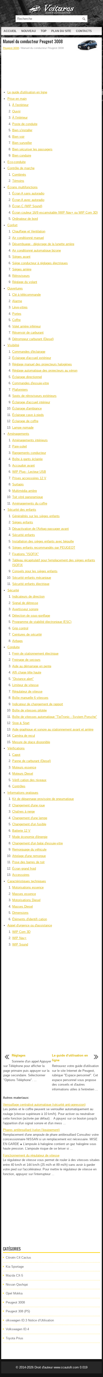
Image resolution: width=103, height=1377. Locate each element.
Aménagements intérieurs (30, 440)
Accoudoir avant (23, 465)
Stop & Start (20, 723)
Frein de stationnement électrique (35, 653)
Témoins (18, 181)
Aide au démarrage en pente (31, 666)
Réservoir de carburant (28, 332)
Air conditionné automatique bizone (36, 250)
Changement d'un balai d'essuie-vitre (37, 843)
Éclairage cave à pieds (28, 415)
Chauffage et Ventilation (28, 231)
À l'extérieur (20, 105)
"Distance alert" (23, 679)
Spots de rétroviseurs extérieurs (34, 396)
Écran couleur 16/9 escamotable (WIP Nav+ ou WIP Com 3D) (55, 212)
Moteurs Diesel (22, 773)
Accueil (10, 31)
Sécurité (13, 590)
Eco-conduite (16, 162)
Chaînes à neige (23, 811)
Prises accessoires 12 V (29, 478)
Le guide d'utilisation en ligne (27, 92)
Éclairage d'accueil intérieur (31, 402)
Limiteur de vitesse (25, 685)
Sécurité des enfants (21, 509)
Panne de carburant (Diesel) (31, 761)
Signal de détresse (25, 603)
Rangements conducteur (29, 453)
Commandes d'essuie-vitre (30, 383)
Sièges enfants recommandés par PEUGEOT (43, 547)
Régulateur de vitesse (27, 691)
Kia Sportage (15, 1266)
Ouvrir (16, 111)
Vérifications (16, 748)
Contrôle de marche (20, 168)
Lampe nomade (23, 427)
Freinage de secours (26, 660)
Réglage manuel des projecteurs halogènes (42, 364)
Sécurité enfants (23, 535)
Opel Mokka (14, 1293)
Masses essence (24, 894)
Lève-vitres (20, 307)
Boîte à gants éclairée (27, 459)
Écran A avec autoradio (28, 200)
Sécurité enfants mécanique (31, 577)
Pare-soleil (19, 446)
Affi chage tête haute (26, 672)
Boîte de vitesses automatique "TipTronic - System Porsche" (54, 717)
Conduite (13, 647)
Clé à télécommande (26, 294)
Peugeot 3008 (11, 48)
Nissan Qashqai (17, 1284)
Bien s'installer (22, 130)
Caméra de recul (23, 735)
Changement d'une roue (28, 805)
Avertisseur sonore (25, 609)
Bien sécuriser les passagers (32, 149)
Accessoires (20, 875)
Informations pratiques (22, 792)
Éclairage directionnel (27, 377)
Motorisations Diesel (26, 900)
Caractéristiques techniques (26, 881)
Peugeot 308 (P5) (18, 1311)
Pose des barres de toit (28, 862)
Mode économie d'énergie (29, 837)
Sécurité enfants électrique (30, 584)
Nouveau (28, 31)
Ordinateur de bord (25, 219)
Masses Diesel (22, 906)
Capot (16, 755)
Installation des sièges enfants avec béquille (43, 541)
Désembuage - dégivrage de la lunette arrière (43, 244)
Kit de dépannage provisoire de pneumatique (43, 799)
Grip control (20, 628)
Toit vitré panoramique (27, 497)
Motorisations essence (28, 887)
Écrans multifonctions (22, 187)
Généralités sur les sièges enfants (36, 516)
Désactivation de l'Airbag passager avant (40, 529)
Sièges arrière (21, 269)
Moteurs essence (24, 767)
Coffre (16, 320)
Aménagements (18, 434)
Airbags (17, 641)
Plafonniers (20, 389)
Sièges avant (21, 256)
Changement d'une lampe (29, 818)
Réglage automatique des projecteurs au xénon (44, 370)
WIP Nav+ (19, 938)
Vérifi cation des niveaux (29, 780)
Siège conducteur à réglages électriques (40, 263)
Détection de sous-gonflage (31, 615)
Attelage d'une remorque (29, 856)
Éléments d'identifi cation (29, 919)
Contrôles (18, 786)
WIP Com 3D (21, 932)
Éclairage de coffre (25, 421)
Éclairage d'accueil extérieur (31, 358)
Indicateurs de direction (28, 596)
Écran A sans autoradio (28, 193)
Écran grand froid (24, 868)
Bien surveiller (22, 143)
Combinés (19, 174)
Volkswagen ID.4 (17, 1329)
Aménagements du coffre (29, 503)
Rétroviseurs (21, 276)
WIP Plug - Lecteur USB (29, 471)
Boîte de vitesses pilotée (29, 710)
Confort (12, 225)
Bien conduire (21, 155)
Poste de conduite (24, 124)
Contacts (84, 31)
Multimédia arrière (24, 491)
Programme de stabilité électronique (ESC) (41, 622)
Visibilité (13, 345)
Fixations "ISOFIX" (25, 554)
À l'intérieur (20, 117)
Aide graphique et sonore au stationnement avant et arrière (52, 729)
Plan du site (61, 31)
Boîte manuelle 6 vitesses (30, 697)
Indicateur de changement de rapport (37, 704)
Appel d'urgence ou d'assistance (29, 925)
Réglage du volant (24, 282)
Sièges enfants (22, 522)
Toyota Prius (14, 1338)
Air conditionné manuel (28, 238)
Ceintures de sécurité (27, 634)
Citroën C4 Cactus (18, 1257)
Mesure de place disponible (31, 742)
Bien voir (18, 136)
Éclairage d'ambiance (27, 408)
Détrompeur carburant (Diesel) (33, 339)
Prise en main (17, 98)
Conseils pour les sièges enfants (34, 571)
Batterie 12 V (21, 830)
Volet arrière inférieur (26, 326)
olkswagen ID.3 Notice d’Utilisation (30, 1320)
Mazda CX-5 (14, 1275)
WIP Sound (20, 944)
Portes (16, 313)
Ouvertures (15, 288)
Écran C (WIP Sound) (27, 206)
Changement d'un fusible (29, 824)
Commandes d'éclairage (28, 351)
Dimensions (20, 912)
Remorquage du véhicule (29, 849)
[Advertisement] (51, 67)
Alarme (17, 301)
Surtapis (18, 484)
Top (43, 31)
